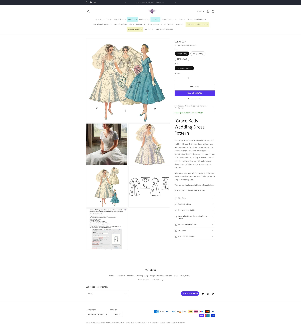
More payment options (195, 99)
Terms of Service (144, 280)
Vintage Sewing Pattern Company (101, 322)
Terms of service (153, 322)
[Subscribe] (125, 293)
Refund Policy (157, 280)
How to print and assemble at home (190, 190)
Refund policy (130, 322)
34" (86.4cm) (198, 54)
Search (112, 276)
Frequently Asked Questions (161, 276)
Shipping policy (142, 276)
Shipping (178, 45)
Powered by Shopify (118, 322)
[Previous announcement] (125, 2)
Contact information (178, 322)
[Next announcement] (175, 2)
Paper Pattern (209, 185)
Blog (175, 276)
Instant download (184, 68)
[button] (88, 11)
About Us (130, 276)
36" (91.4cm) (182, 59)
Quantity (177, 73)
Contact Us (121, 276)
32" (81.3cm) (182, 54)
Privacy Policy (185, 276)
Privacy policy (141, 322)
